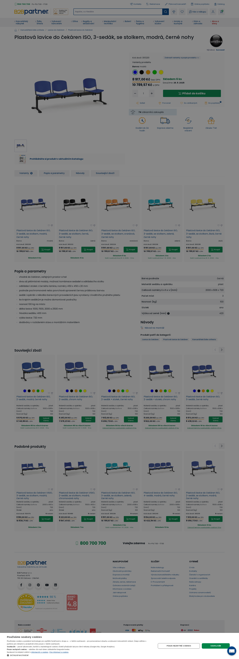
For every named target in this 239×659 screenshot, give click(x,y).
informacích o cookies (39, 652)
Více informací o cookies (58, 652)
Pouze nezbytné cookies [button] (179, 646)
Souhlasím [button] (216, 646)
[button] (79, 655)
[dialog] (119, 646)
